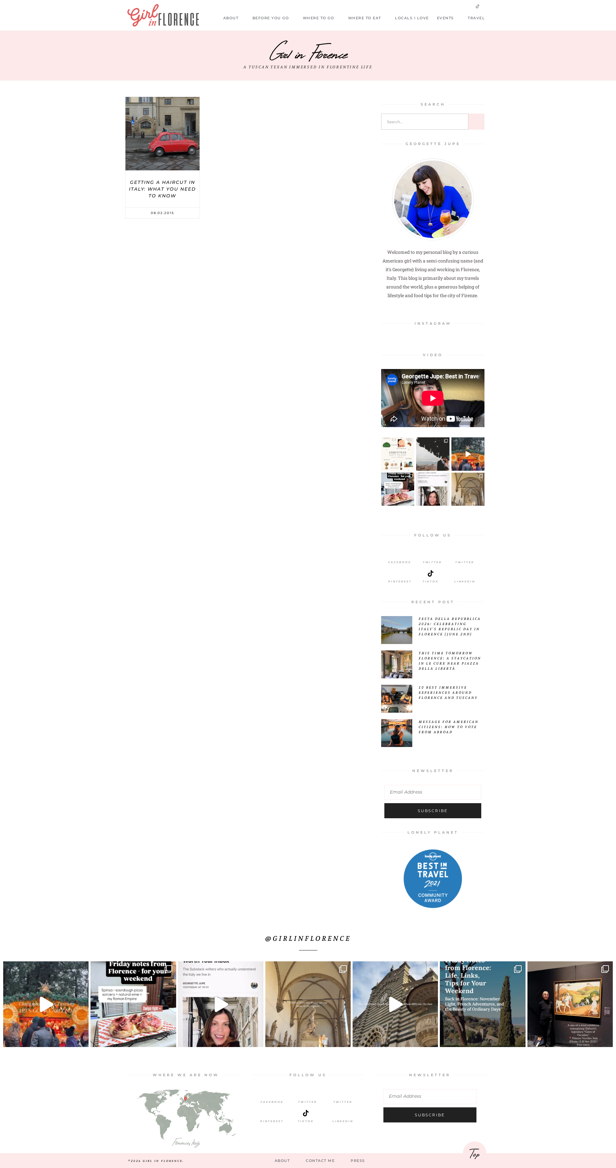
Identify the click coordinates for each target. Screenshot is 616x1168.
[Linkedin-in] (488, 6)
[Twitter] (446, 6)
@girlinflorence (308, 938)
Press (358, 1160)
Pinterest (400, 581)
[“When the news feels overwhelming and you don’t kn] (570, 1004)
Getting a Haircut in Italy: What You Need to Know (162, 189)
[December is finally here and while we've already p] (397, 453)
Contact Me (320, 1160)
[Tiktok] (430, 573)
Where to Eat (364, 18)
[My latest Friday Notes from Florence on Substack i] (467, 489)
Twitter (432, 562)
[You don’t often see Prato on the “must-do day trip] (395, 1004)
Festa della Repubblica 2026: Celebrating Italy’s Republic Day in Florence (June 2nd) (450, 626)
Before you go (270, 18)
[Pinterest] (400, 573)
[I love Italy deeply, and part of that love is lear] (432, 489)
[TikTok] (306, 1113)
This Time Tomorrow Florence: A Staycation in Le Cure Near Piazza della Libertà (450, 660)
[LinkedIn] (465, 573)
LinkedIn (464, 581)
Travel (476, 18)
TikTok (306, 1121)
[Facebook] (400, 554)
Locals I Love (412, 18)
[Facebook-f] (436, 6)
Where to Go (318, 18)
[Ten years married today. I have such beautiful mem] (432, 453)
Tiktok (431, 581)
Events (445, 18)
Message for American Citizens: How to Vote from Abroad (449, 726)
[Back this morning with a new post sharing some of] (482, 1004)
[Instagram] (457, 6)
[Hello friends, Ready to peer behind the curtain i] (397, 489)
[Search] (476, 122)
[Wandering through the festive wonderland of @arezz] (467, 453)
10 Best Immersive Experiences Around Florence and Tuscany (448, 692)
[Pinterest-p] (467, 6)
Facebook (399, 562)
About (231, 18)
